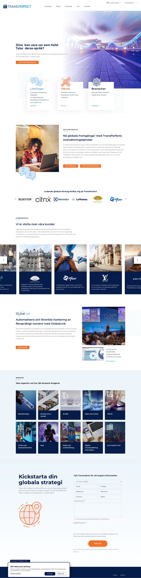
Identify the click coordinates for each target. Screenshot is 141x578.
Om (78, 6)
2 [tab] (133, 47)
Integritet (115, 575)
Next (125, 199)
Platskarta (122, 575)
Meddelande (79, 501)
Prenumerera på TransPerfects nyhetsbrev (92, 519)
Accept (50, 574)
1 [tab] (133, 44)
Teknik (58, 6)
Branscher (68, 6)
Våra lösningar (70, 166)
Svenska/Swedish (114, 3)
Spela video (110, 361)
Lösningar (48, 6)
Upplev (63, 106)
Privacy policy (15, 573)
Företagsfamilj (129, 2)
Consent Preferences (19, 561)
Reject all (61, 574)
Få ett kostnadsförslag (27, 62)
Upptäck (33, 106)
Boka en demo (22, 347)
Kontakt (87, 6)
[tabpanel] (101, 49)
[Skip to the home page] (17, 6)
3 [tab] (133, 51)
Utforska (95, 106)
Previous (16, 199)
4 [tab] (133, 54)
